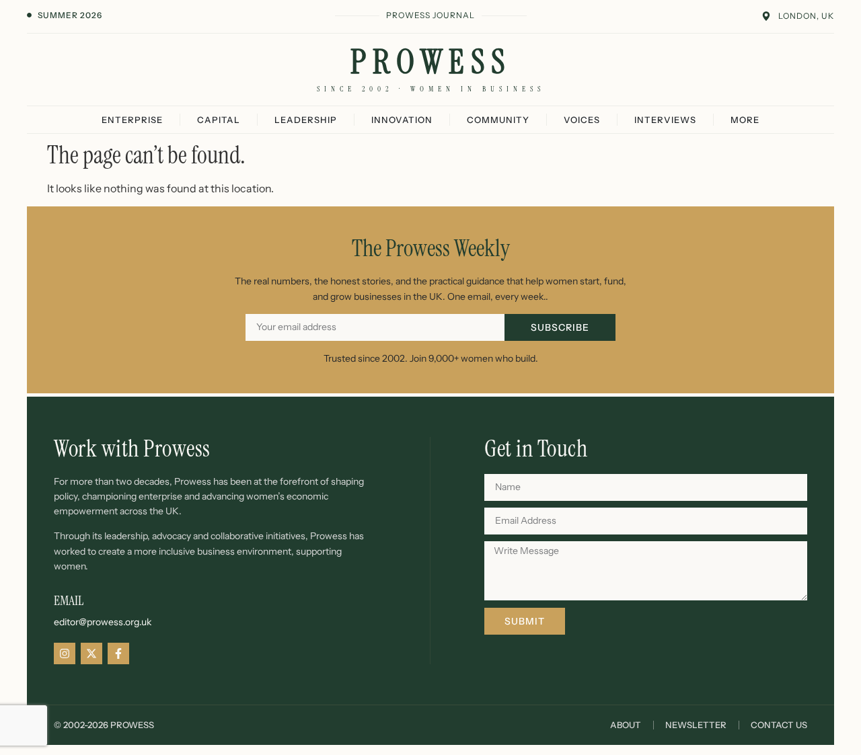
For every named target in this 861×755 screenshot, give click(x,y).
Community (498, 119)
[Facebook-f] (118, 653)
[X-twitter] (91, 653)
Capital (218, 119)
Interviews (665, 119)
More (745, 119)
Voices (582, 119)
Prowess (430, 62)
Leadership (305, 119)
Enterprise (132, 119)
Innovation (402, 119)
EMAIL (68, 600)
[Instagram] (64, 653)
